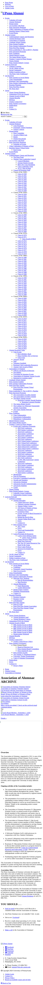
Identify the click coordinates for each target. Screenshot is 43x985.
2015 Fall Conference (25, 467)
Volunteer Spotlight (19, 363)
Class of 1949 (22, 191)
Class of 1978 (22, 252)
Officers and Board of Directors (23, 370)
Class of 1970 (22, 235)
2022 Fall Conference (25, 439)
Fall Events (21, 358)
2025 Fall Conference (25, 428)
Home (7, 669)
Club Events (17, 352)
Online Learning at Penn (17, 72)
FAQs (11, 107)
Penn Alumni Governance (17, 103)
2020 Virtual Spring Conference (28, 448)
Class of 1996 (22, 289)
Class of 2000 (22, 298)
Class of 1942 (22, 178)
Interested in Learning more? (22, 378)
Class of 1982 (22, 261)
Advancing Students (20, 486)
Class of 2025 (22, 348)
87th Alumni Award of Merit (22, 630)
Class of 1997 (22, 291)
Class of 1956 (22, 205)
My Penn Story (14, 89)
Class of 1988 (22, 272)
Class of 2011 (22, 320)
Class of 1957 (22, 207)
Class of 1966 (22, 226)
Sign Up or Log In (19, 571)
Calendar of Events (15, 20)
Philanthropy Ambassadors (22, 419)
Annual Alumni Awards (25, 163)
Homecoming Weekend (21, 634)
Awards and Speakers (20, 480)
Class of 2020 (22, 339)
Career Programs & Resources (23, 534)
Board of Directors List (25, 647)
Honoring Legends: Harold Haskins (29, 400)
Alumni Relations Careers (21, 619)
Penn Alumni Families (16, 44)
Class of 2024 (22, 346)
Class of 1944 (22, 181)
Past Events (17, 150)
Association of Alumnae (17, 40)
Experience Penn (23, 511)
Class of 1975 (22, 246)
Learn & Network (11, 64)
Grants (15, 487)
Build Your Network (24, 541)
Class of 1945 (22, 183)
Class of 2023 (22, 345)
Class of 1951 (22, 196)
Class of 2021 (22, 341)
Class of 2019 (22, 335)
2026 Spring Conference (26, 473)
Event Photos (13, 33)
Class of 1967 (22, 228)
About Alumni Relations (17, 92)
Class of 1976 (22, 248)
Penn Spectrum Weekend (17, 27)
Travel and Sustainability (26, 530)
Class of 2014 (22, 326)
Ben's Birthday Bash (24, 354)
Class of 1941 (22, 176)
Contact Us (13, 109)
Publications (13, 105)
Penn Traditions (14, 53)
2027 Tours (21, 526)
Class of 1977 (22, 250)
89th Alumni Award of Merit (22, 627)
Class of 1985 (22, 267)
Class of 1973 (22, 242)
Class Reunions (18, 126)
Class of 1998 (22, 293)
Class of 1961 (22, 216)
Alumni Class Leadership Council (24, 159)
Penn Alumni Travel (20, 524)
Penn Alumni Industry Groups (19, 63)
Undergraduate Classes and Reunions (21, 37)
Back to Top (6, 983)
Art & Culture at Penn (16, 68)
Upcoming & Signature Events (23, 374)
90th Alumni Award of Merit (22, 625)
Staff (14, 361)
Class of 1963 (22, 220)
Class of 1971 (22, 237)
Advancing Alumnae (20, 482)
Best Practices (22, 582)
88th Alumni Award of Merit (22, 628)
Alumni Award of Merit (17, 96)
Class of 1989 (22, 274)
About (7, 90)
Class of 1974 (22, 244)
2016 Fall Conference (25, 463)
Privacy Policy (18, 665)
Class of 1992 (22, 281)
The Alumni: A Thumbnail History (24, 654)
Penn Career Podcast (24, 547)
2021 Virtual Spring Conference (28, 445)
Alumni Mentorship (19, 584)
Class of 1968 (22, 229)
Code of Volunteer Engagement (23, 658)
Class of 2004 (22, 306)
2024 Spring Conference (26, 434)
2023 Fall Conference (25, 435)
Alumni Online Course (25, 506)
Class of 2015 (22, 328)
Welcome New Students (21, 578)
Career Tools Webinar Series (27, 536)
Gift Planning (17, 601)
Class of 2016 (22, 330)
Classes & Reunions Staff (21, 170)
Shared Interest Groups (16, 55)
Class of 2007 (22, 311)
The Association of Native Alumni (24, 396)
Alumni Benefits (14, 98)
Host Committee (18, 133)
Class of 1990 (22, 278)
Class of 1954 (22, 202)
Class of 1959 (22, 211)
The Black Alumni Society (22, 398)
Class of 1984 (22, 265)
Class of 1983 (22, 263)
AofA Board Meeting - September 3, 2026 (15, 714)
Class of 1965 (22, 224)
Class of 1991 (22, 280)
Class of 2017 (22, 332)
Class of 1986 (22, 268)
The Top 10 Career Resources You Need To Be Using (29, 544)
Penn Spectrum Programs (17, 51)
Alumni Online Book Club (26, 519)
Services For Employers (25, 549)
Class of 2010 (22, 319)
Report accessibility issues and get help (18, 980)
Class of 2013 (22, 324)
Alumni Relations (27, 896)
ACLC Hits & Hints (24, 168)
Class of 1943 (22, 179)
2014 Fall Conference (25, 471)
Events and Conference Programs (24, 426)
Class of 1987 (22, 270)
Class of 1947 (22, 187)
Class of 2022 (22, 343)
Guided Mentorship (24, 588)
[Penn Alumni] (12, 13)
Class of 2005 (22, 307)
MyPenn (8, 4)
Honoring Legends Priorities (31, 402)
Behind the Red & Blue (25, 517)
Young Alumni (14, 61)
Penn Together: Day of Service (28, 356)
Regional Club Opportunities (18, 81)
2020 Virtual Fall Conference (27, 447)
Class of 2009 (22, 315)
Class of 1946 (22, 185)
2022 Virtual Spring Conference (28, 441)
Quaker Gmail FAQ (15, 102)
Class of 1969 (22, 231)
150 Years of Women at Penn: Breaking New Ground (27, 509)
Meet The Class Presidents (26, 165)
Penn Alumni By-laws (25, 651)
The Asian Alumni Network (22, 409)
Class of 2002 (22, 302)
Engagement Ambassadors (22, 417)
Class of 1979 (22, 254)
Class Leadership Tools (25, 166)
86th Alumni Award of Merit (22, 632)
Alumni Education (19, 500)
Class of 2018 (22, 333)
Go (25, 116)
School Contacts (18, 129)
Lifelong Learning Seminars (27, 504)
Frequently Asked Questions (22, 127)
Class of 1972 (22, 241)
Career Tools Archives (29, 537)
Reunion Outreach (19, 597)
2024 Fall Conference (25, 432)
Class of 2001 (22, 300)
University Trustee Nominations (23, 656)
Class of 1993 (22, 283)
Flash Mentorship (23, 586)
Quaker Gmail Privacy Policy (23, 641)
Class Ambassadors (19, 415)
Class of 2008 (22, 313)
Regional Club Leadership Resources (25, 365)
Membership (17, 474)
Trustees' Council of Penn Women (20, 59)
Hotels (15, 137)
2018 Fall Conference (25, 454)
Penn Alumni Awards (20, 653)
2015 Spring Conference (26, 469)
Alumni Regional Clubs (17, 38)
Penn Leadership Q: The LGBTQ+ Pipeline (23, 50)
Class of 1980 (22, 257)
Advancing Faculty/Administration (24, 484)
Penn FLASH (18, 604)
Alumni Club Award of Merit (23, 367)
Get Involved (9, 76)
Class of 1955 (22, 204)
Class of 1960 (22, 215)
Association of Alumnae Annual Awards (26, 376)
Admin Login (9, 8)
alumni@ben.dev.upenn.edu (21, 967)
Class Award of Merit (29, 239)
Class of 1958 (22, 209)
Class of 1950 (22, 194)
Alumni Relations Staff (20, 617)
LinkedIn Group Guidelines (22, 493)
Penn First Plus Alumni (16, 48)
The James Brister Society (17, 57)
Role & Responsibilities (25, 580)
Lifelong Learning (15, 66)
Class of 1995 (22, 287)
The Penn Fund (18, 157)
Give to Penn (9, 6)
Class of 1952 (22, 198)
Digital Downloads (19, 139)
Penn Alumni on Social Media (19, 77)
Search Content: (6, 116)
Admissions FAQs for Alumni (19, 94)
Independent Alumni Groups (22, 495)
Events (7, 18)
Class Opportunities (15, 79)
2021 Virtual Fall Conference (27, 443)
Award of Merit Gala (20, 135)
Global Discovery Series (26, 502)
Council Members (23, 161)
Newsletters (17, 372)
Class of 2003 (22, 304)
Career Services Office (25, 539)
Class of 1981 (22, 259)
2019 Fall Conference (25, 450)
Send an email (9, 908)
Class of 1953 (22, 200)
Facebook (16, 917)
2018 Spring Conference (26, 456)
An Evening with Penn (16, 25)
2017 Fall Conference (25, 458)
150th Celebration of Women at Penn (21, 29)
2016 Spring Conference (26, 465)
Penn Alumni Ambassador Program (20, 46)
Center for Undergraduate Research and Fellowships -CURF (21, 848)
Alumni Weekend (15, 22)
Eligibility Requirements (21, 591)
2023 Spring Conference (26, 437)
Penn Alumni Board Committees (28, 649)
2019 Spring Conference (26, 452)
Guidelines (16, 567)
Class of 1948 (22, 189)
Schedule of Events (19, 144)
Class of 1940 (22, 174)
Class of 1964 (22, 222)
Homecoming (13, 24)
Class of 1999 (22, 294)
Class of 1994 (22, 285)
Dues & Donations (19, 476)
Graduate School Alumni (17, 42)
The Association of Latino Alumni (24, 395)
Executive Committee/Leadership (24, 478)
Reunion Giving (18, 599)
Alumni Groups (10, 35)
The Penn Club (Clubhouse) (18, 74)
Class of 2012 (22, 322)
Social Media (17, 565)
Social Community (15, 70)
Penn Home (9, 2)
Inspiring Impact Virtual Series (19, 31)
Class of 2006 (22, 309)
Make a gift (9, 930)
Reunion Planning (15, 85)
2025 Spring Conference (26, 430)
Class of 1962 (22, 218)
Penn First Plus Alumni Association (25, 606)
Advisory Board (18, 359)
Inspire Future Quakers (20, 589)
